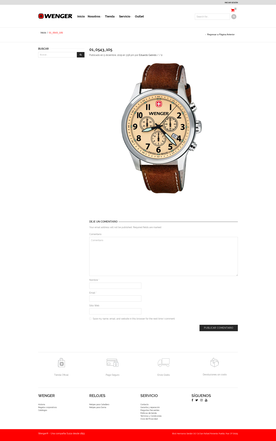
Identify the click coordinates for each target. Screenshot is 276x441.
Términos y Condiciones (151, 416)
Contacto (144, 404)
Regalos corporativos (47, 407)
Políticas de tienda (148, 413)
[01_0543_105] (161, 128)
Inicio (81, 16)
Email (93, 292)
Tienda (110, 16)
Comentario (95, 234)
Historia (41, 404)
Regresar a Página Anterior (221, 34)
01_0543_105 (100, 49)
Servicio (124, 16)
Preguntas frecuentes (149, 410)
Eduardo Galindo (148, 55)
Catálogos (42, 410)
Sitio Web (94, 305)
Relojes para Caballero (99, 404)
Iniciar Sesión (231, 3)
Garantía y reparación (150, 407)
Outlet (139, 16)
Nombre (94, 280)
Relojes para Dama (97, 407)
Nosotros (94, 16)
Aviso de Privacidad (149, 419)
